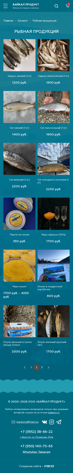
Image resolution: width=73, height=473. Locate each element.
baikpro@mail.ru (27, 422)
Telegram (44, 452)
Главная (8, 20)
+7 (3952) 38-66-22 (37, 432)
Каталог (23, 20)
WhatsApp (30, 452)
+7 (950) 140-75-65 (36, 446)
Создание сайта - (31, 466)
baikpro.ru (53, 412)
